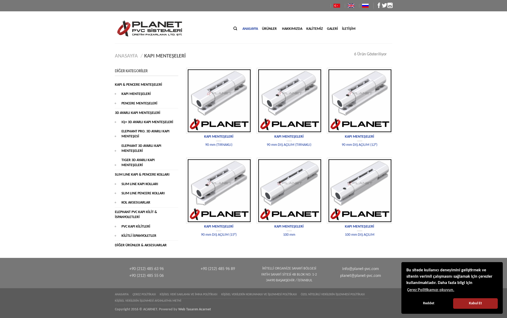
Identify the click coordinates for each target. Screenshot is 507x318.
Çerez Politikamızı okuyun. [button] (430, 290)
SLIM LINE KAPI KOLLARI (139, 184)
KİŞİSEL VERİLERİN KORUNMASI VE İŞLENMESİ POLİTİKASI (259, 294)
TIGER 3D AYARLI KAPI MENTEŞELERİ (138, 162)
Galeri (332, 29)
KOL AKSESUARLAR (135, 203)
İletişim (348, 29)
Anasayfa (250, 29)
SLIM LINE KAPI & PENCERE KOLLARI (142, 175)
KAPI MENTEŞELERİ (218, 137)
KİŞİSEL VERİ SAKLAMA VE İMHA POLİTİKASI (188, 294)
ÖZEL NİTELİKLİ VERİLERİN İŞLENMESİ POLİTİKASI (333, 294)
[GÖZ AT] (218, 101)
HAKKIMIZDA (292, 29)
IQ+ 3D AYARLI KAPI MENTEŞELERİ (147, 122)
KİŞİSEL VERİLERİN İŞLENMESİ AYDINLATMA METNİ (148, 300)
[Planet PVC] (163, 27)
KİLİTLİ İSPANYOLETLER (138, 236)
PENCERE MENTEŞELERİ (139, 103)
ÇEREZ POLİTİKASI (144, 294)
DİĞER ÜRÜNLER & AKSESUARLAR (141, 245)
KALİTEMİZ (314, 29)
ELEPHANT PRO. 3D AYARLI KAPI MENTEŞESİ (145, 133)
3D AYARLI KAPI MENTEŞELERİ (137, 113)
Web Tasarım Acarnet (194, 309)
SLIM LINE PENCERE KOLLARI (143, 193)
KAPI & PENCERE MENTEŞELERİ (138, 85)
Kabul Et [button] (475, 303)
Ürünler (269, 29)
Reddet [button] (428, 303)
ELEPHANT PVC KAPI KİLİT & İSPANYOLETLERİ (136, 214)
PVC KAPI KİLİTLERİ (135, 227)
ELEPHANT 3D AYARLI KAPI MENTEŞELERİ (141, 148)
